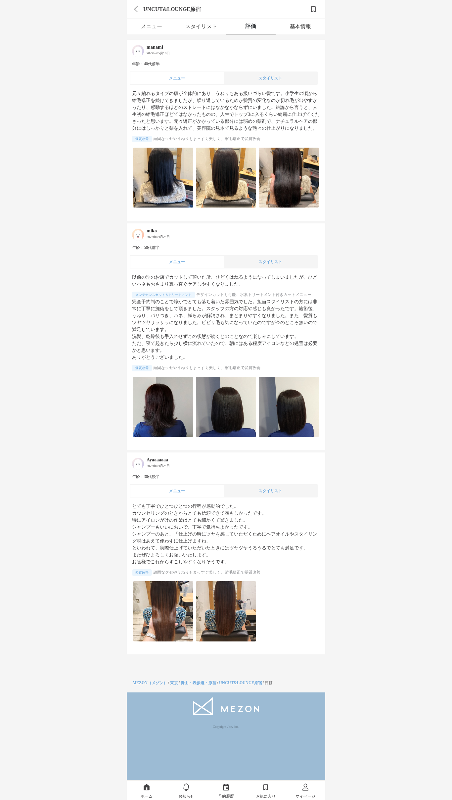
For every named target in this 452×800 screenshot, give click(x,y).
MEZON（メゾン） (150, 683)
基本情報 (300, 26)
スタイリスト (201, 26)
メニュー (151, 26)
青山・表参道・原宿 (198, 683)
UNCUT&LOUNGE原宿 (240, 683)
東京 (174, 683)
